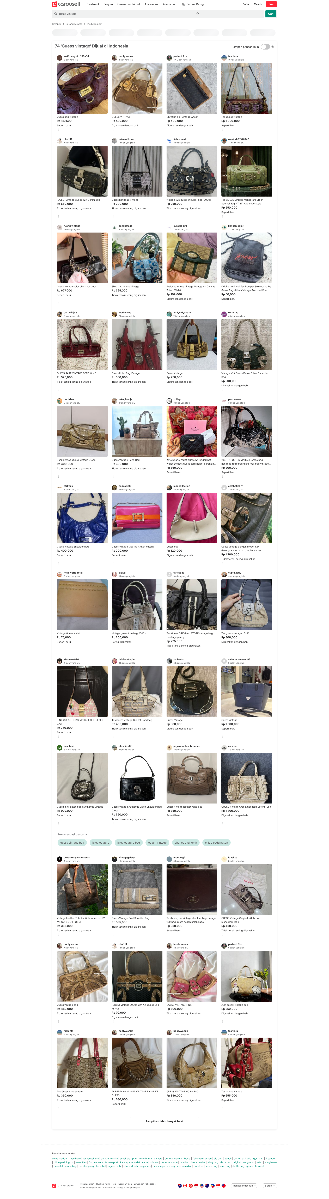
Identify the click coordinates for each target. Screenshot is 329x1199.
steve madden (60, 1158)
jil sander (271, 1158)
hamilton (184, 1162)
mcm (145, 1162)
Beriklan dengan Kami (90, 1187)
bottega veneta (173, 1158)
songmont (248, 1162)
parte (237, 1158)
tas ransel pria (91, 1158)
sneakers (125, 1158)
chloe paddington (63, 1162)
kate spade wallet (130, 1162)
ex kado (246, 1158)
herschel (101, 1166)
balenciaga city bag (164, 1166)
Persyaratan (109, 1187)
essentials (81, 1162)
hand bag (225, 1166)
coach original (233, 1162)
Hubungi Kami (103, 1184)
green (249, 1166)
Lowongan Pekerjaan (144, 1184)
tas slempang (86, 1166)
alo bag (218, 1158)
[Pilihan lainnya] (58, 130)
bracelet (58, 1166)
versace (98, 1162)
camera (158, 1158)
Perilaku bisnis (133, 1187)
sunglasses (271, 1162)
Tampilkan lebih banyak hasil (164, 1121)
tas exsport (111, 1162)
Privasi (120, 1187)
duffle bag (238, 1166)
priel (134, 1158)
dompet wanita (109, 1158)
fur (90, 1162)
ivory (194, 1162)
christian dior (184, 1166)
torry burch (145, 1158)
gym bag (258, 1158)
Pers (114, 1184)
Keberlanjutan (125, 1184)
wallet (202, 1162)
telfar (259, 1162)
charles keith (131, 1166)
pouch (227, 1158)
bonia (187, 1158)
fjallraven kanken (202, 1158)
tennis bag (211, 1166)
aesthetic (75, 1158)
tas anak (260, 1166)
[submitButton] (270, 13)
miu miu (154, 1162)
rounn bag (71, 1166)
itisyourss (145, 1166)
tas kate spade (169, 1162)
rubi (119, 1166)
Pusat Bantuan (87, 1184)
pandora (198, 1166)
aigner (111, 1166)
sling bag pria (215, 1162)
